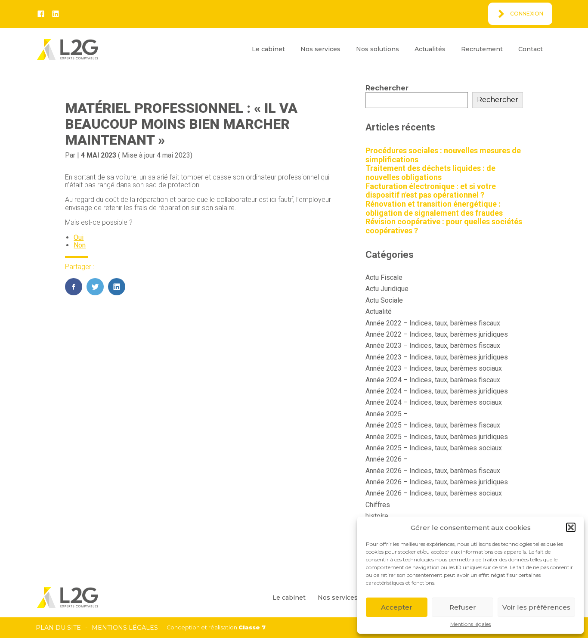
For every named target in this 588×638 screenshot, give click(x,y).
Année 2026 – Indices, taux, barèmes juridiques (436, 482)
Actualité (378, 311)
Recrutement (482, 49)
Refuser (462, 607)
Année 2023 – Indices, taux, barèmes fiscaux (432, 345)
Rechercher (387, 88)
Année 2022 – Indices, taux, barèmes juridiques (436, 334)
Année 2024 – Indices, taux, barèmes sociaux (433, 402)
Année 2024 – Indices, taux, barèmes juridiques (436, 391)
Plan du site (58, 627)
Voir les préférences (536, 607)
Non (80, 245)
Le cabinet (268, 49)
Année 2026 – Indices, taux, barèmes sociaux (433, 493)
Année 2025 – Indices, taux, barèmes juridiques (436, 437)
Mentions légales (470, 624)
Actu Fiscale (383, 277)
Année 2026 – (386, 459)
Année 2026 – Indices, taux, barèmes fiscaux (432, 471)
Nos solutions (377, 49)
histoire (376, 516)
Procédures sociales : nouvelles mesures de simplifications (443, 155)
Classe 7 (252, 627)
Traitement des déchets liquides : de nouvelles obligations (430, 173)
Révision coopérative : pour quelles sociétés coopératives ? (443, 226)
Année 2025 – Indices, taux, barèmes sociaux (433, 448)
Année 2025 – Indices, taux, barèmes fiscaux (432, 425)
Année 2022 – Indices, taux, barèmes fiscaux (432, 323)
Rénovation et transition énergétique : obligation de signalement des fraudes (434, 208)
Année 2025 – (386, 414)
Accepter (396, 607)
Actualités (430, 49)
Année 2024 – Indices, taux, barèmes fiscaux (432, 380)
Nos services (320, 49)
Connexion (526, 13)
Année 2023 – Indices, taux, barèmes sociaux (433, 368)
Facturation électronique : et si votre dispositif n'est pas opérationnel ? (430, 191)
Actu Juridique (387, 289)
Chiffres (377, 505)
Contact (530, 49)
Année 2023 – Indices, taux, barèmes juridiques (436, 357)
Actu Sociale (384, 300)
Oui (79, 237)
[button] (570, 527)
